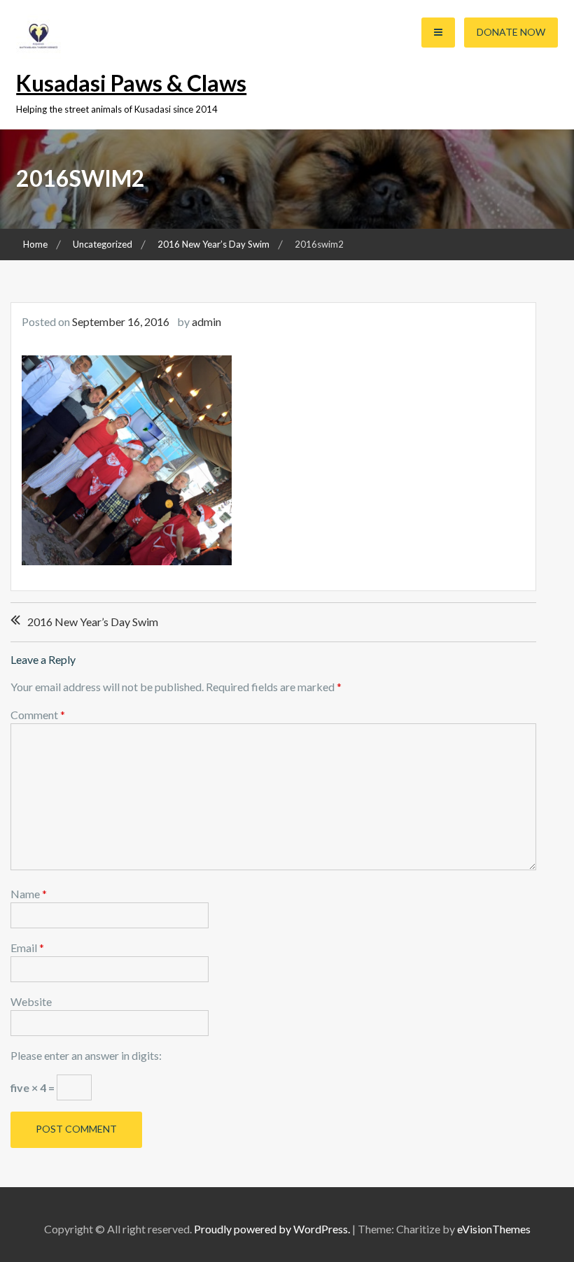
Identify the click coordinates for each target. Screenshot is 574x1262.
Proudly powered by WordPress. (272, 1228)
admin (206, 321)
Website (31, 1001)
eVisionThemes (494, 1228)
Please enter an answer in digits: (86, 1055)
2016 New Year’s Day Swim (92, 621)
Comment (37, 714)
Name (28, 893)
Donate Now (511, 32)
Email (27, 947)
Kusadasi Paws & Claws (131, 83)
